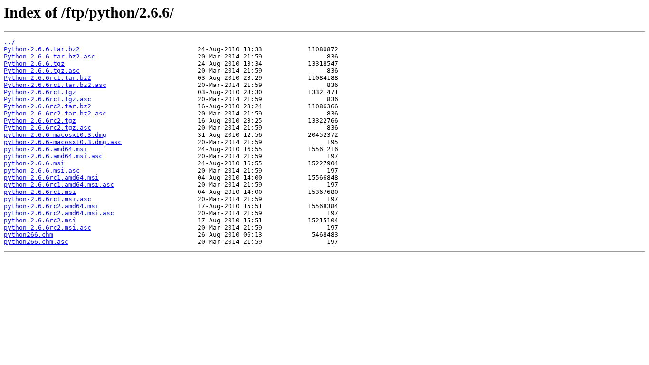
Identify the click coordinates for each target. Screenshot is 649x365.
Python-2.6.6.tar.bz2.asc (49, 56)
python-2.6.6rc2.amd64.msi (51, 206)
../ (9, 42)
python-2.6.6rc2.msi (40, 220)
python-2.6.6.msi (34, 163)
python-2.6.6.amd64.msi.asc (53, 156)
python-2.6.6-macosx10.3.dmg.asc (63, 141)
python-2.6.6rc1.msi (40, 191)
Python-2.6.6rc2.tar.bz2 (47, 106)
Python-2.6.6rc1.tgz (40, 92)
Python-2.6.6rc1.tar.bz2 (47, 77)
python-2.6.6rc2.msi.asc (47, 227)
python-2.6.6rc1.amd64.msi (51, 177)
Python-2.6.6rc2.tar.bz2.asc (55, 113)
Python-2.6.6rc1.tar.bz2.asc (55, 84)
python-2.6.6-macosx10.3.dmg (55, 134)
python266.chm (28, 234)
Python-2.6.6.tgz (34, 63)
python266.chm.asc (36, 241)
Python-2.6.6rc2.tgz (40, 120)
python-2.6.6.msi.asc (42, 170)
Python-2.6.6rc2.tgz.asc (47, 127)
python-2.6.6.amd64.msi (45, 149)
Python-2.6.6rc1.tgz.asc (47, 99)
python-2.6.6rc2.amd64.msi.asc (59, 213)
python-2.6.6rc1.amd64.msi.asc (59, 184)
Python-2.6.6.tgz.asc (42, 70)
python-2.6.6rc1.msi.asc (47, 198)
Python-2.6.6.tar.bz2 (42, 49)
